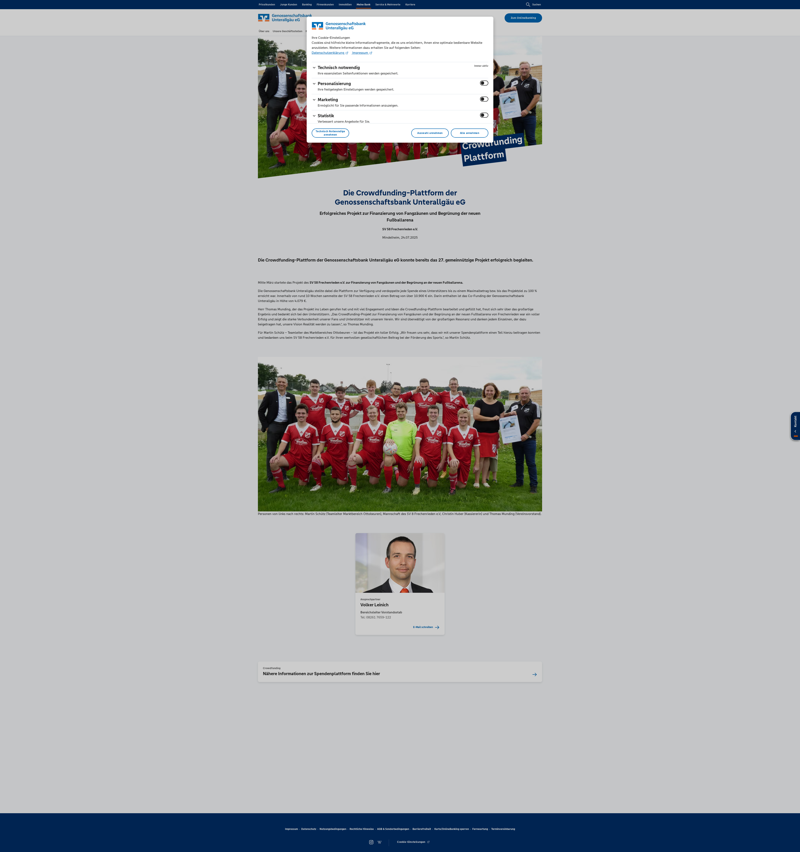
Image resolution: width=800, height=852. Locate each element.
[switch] (484, 83)
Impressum (360, 53)
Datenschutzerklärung (328, 53)
